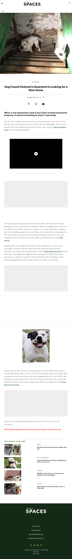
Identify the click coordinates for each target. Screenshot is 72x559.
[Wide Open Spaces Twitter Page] (41, 545)
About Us (36, 526)
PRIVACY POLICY (36, 553)
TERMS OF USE (36, 551)
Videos (3, 11)
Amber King (32, 97)
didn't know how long (52, 251)
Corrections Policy (36, 538)
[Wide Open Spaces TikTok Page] (37, 545)
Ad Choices (36, 530)
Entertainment (43, 457)
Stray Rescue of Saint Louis (27, 362)
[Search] (69, 2)
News (39, 444)
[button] (2, 3)
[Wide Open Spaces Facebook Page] (31, 545)
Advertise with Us (36, 534)
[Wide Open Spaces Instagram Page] (34, 545)
